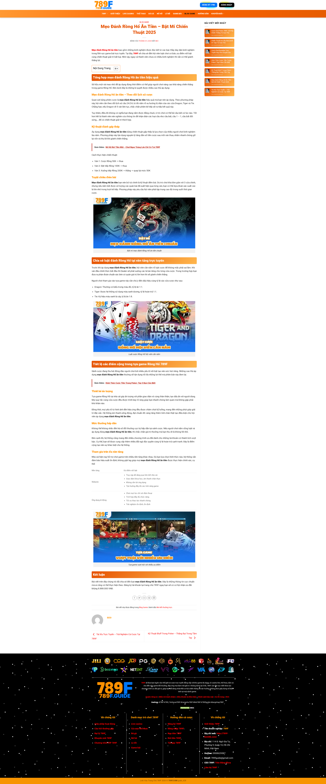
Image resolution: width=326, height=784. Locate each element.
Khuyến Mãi (216, 14)
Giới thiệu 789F (212, 724)
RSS (227, 697)
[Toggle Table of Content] (115, 68)
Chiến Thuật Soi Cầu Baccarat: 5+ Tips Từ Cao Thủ (222, 42)
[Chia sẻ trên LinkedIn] (154, 598)
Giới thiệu (115, 14)
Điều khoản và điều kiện (186, 697)
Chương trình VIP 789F (105, 743)
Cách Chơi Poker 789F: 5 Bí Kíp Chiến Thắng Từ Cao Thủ (222, 32)
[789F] (103, 5)
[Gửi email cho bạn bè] (144, 598)
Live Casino (128, 14)
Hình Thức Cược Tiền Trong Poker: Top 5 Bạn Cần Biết (221, 61)
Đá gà (134, 733)
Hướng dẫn (203, 14)
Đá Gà (151, 14)
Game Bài (177, 14)
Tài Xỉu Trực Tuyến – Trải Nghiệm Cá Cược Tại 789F (220, 91)
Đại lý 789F (99, 733)
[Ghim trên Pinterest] (149, 598)
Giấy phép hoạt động (104, 724)
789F (143, 683)
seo (156, 41)
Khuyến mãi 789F (103, 738)
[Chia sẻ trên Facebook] (134, 598)
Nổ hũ (134, 738)
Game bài (135, 747)
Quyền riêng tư (151, 697)
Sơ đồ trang (219, 697)
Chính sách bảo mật (205, 697)
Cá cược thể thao (139, 728)
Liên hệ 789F (210, 767)
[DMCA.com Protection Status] (187, 707)
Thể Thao (141, 14)
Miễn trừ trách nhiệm (167, 697)
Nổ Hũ (159, 14)
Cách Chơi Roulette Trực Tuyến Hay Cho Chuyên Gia (221, 51)
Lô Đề (167, 14)
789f (104, 14)
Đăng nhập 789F (176, 728)
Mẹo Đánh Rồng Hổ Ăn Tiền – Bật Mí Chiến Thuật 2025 (222, 81)
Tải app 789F (174, 743)
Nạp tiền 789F (174, 733)
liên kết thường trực (164, 607)
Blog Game (190, 14)
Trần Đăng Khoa (223, 762)
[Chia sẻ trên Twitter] (139, 598)
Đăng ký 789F (174, 724)
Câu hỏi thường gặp (104, 728)
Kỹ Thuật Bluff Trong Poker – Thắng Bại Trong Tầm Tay (221, 71)
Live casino (136, 724)
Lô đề (134, 743)
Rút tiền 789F (174, 738)
